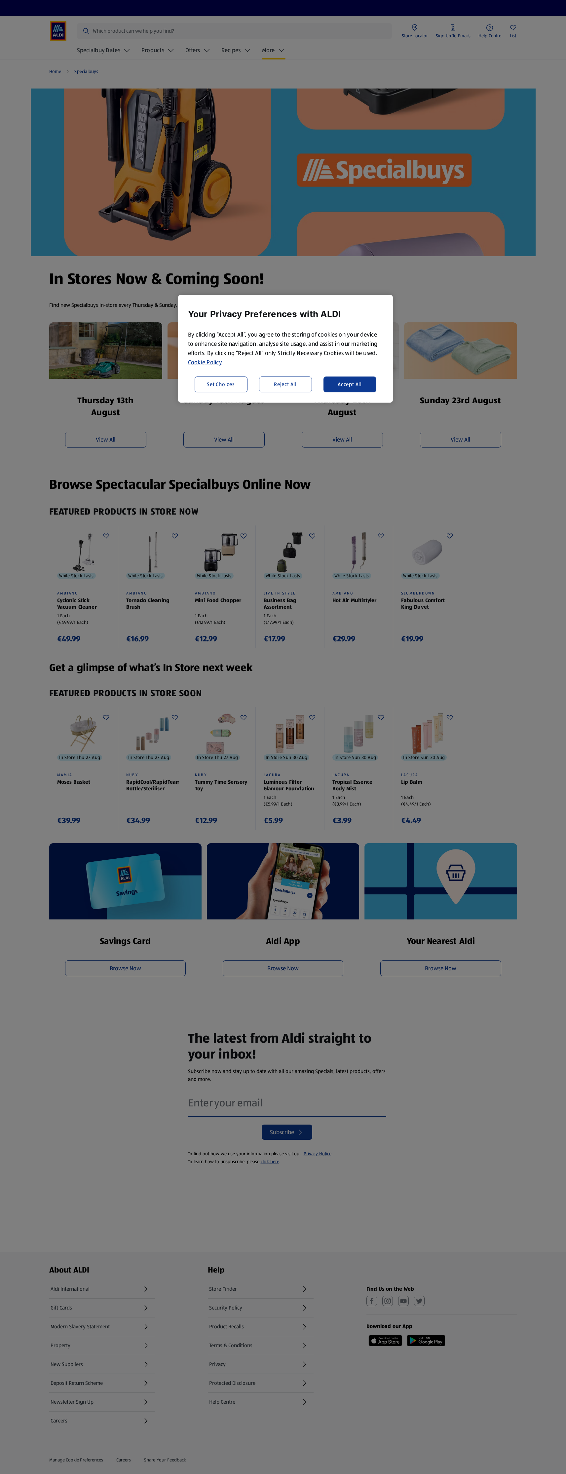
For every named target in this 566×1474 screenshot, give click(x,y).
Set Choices (221, 384)
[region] (285, 349)
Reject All (285, 384)
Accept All (350, 384)
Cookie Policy (205, 362)
